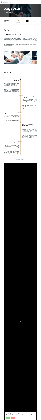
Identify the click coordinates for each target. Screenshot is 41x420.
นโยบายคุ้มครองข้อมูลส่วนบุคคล (22, 416)
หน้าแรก (6, 12)
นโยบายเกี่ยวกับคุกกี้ (9, 416)
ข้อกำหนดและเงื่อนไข (15, 416)
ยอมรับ (8, 417)
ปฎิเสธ (13, 417)
